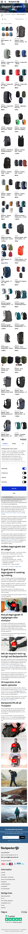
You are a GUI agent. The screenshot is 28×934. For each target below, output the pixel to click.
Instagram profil (21, 689)
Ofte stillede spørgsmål (7, 900)
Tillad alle (14, 488)
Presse (2, 905)
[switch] (24, 473)
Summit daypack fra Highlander (12, 540)
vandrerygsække (10, 665)
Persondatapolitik (5, 888)
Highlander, (3, 512)
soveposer (3, 665)
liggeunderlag (20, 664)
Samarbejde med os (6, 903)
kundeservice (8, 717)
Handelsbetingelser (5, 884)
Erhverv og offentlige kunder (8, 879)
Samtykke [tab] (5, 443)
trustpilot (23, 711)
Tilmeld (22, 837)
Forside (2, 14)
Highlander (14, 699)
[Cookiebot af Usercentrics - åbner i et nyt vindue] (20, 440)
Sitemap (21, 931)
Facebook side (7, 691)
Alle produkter (8, 14)
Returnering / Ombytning (7, 877)
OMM (22, 512)
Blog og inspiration (5, 896)
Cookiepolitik (4, 886)
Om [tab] (23, 443)
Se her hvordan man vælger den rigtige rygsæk (11, 566)
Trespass (19, 512)
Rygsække (14, 14)
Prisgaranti (3, 882)
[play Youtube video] (14, 605)
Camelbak (3, 514)
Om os (2, 898)
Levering (3, 875)
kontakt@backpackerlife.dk (11, 857)
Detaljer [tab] (14, 443)
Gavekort (3, 907)
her (17, 694)
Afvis (14, 493)
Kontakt (3, 872)
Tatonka (23, 511)
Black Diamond (9, 512)
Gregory (14, 512)
